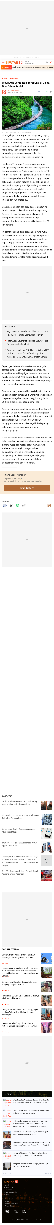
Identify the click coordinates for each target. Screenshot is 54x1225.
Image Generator (11, 1204)
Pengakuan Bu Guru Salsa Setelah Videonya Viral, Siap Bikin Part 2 (20, 997)
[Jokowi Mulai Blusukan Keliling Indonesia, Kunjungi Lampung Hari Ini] (46, 987)
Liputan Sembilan (36, 1220)
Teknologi (13, 78)
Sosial (5, 78)
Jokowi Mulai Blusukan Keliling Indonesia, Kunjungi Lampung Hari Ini (19, 983)
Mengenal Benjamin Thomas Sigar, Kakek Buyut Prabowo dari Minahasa (30, 1165)
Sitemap (7, 1194)
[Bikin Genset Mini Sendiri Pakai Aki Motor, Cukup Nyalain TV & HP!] (46, 959)
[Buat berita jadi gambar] (49, 506)
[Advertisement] (27, 28)
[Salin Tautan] (23, 506)
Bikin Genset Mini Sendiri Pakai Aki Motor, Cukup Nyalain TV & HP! (18, 956)
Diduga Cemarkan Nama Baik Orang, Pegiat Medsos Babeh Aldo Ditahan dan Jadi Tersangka (20, 1012)
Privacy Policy (9, 1187)
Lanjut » (47, 1173)
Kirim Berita (26, 488)
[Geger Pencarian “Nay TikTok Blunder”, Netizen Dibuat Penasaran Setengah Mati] (46, 1028)
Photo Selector (10, 1206)
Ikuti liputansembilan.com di (16, 132)
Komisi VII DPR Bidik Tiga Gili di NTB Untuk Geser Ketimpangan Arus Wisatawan (31, 1112)
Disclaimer (8, 1190)
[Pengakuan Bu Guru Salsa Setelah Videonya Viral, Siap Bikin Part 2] (46, 1000)
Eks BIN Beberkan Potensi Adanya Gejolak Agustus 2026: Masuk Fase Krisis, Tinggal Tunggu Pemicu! (31, 1143)
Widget (7, 1201)
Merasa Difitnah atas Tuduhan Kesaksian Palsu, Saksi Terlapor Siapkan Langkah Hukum (30, 1154)
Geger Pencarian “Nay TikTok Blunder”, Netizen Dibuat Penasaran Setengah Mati (19, 1024)
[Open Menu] (3, 63)
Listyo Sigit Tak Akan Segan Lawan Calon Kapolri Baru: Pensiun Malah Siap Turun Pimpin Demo (31, 1101)
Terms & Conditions (11, 1192)
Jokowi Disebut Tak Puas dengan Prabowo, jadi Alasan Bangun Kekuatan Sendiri (30, 1133)
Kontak (6, 1185)
